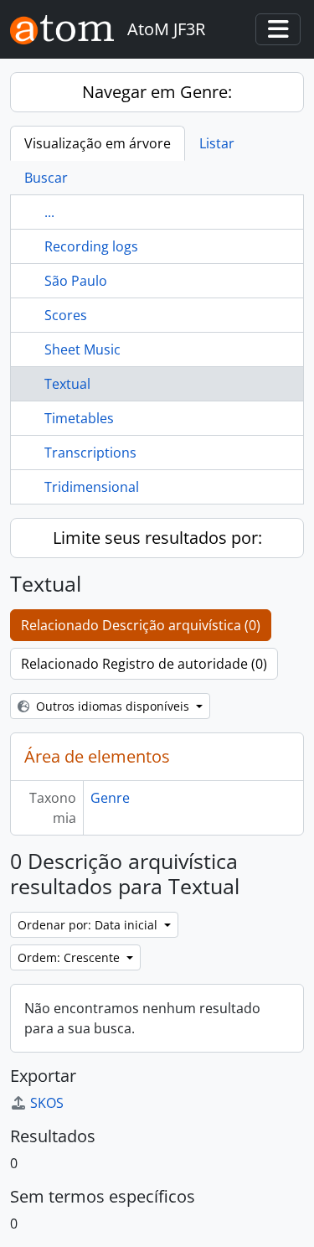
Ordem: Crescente (70, 957)
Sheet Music (82, 349)
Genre (110, 798)
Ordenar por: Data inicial (89, 925)
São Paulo (75, 281)
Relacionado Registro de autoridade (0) (144, 664)
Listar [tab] (216, 143)
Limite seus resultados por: (157, 537)
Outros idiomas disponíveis (113, 706)
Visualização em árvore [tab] (97, 143)
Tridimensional (91, 487)
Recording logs (91, 246)
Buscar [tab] (46, 177)
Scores (65, 315)
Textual (67, 384)
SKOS (47, 1103)
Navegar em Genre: (157, 91)
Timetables (79, 418)
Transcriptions (90, 452)
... (49, 212)
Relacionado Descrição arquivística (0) (140, 625)
